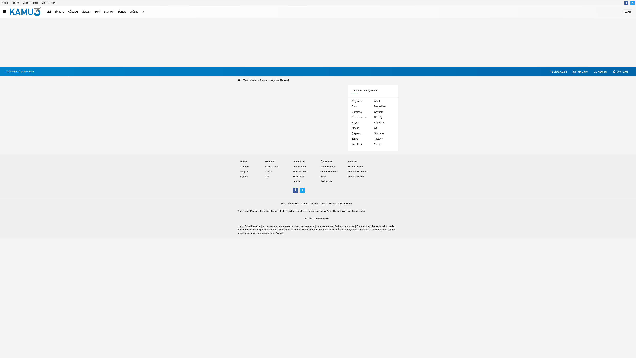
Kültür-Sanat (271, 166)
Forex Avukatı (276, 233)
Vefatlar (297, 181)
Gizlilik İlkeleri (48, 3)
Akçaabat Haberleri (279, 80)
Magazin (244, 171)
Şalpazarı (357, 133)
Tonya (355, 138)
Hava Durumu (355, 166)
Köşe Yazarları (300, 171)
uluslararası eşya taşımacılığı (253, 233)
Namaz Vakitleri (356, 176)
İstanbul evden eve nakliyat (322, 229)
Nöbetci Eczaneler (357, 171)
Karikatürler (326, 181)
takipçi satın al (269, 226)
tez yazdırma (307, 226)
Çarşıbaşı (357, 111)
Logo (240, 226)
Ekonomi (109, 12)
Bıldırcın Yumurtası (345, 226)
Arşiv (323, 176)
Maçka (355, 127)
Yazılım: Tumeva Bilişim (317, 218)
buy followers (301, 229)
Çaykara (378, 111)
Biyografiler (299, 176)
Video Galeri (560, 71)
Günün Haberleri (329, 171)
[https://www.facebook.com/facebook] (626, 3)
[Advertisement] (318, 42)
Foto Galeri (582, 71)
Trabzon (263, 80)
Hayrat (355, 122)
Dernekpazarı (359, 117)
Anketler (352, 161)
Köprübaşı (379, 122)
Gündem (73, 12)
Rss (283, 203)
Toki (97, 12)
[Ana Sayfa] (239, 80)
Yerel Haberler (250, 80)
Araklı (377, 101)
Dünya (122, 12)
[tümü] (143, 11)
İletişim (15, 3)
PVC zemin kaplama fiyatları (381, 229)
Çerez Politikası (30, 3)
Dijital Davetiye (252, 226)
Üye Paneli (622, 71)
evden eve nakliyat (289, 226)
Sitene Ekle (293, 203)
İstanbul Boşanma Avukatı (351, 229)
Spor (267, 176)
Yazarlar (602, 71)
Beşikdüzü (380, 106)
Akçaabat (357, 101)
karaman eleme (324, 226)
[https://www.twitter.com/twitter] (632, 3)
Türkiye (59, 12)
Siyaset (86, 12)
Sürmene (379, 133)
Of (375, 127)
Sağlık (134, 12)
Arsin (354, 106)
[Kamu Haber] (25, 12)
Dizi (49, 12)
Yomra (377, 144)
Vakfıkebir (357, 144)
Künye (5, 3)
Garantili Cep (363, 226)
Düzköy (378, 117)
